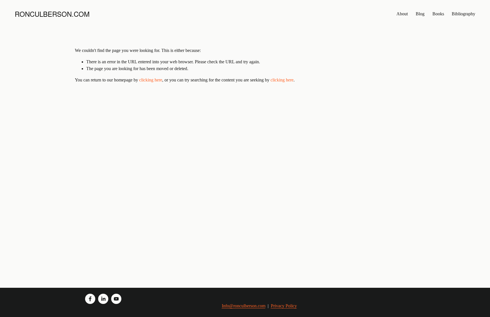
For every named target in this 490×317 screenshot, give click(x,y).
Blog (420, 13)
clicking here (150, 79)
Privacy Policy (284, 305)
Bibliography (463, 13)
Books (438, 13)
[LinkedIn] (103, 299)
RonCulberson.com (52, 14)
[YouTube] (116, 299)
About (402, 13)
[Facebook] (90, 299)
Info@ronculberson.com (243, 305)
